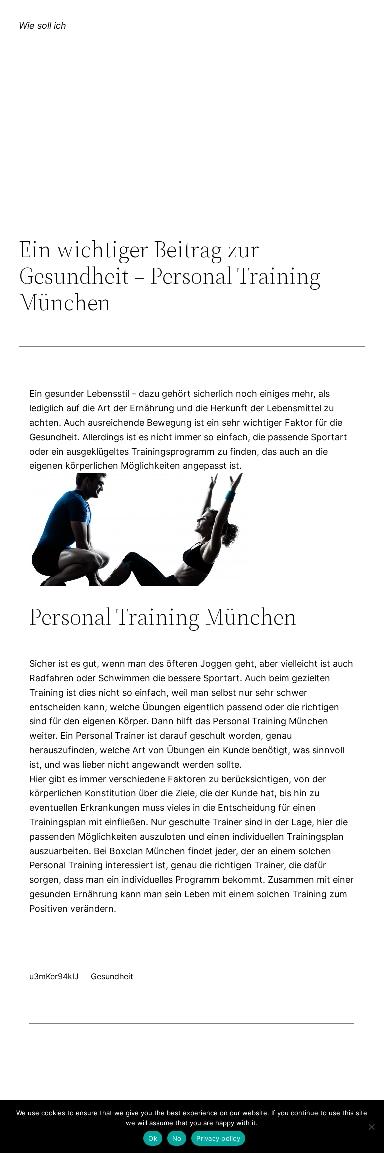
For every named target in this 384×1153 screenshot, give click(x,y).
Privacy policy (218, 1138)
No (177, 1138)
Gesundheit (112, 976)
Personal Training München (270, 721)
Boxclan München (148, 851)
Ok (153, 1138)
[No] (371, 1127)
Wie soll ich (42, 25)
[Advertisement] (192, 154)
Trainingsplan (58, 822)
